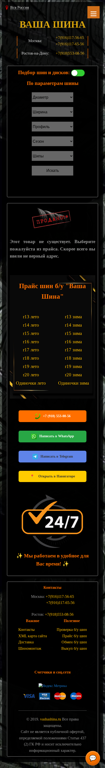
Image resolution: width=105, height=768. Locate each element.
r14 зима (73, 325)
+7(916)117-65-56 (70, 44)
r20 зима (73, 374)
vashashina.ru (50, 719)
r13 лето (31, 316)
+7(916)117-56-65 (70, 37)
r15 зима (73, 333)
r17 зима (73, 349)
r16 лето (31, 341)
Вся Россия (19, 7)
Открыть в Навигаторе (52, 476)
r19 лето (31, 366)
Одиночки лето (31, 383)
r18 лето (31, 358)
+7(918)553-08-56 (70, 53)
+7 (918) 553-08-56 (57, 416)
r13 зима (73, 316)
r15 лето (31, 333)
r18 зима (73, 358)
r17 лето (31, 349)
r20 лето (31, 374)
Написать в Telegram (57, 456)
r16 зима (73, 341)
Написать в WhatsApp (56, 436)
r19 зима (73, 366)
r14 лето (31, 325)
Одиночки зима (73, 383)
